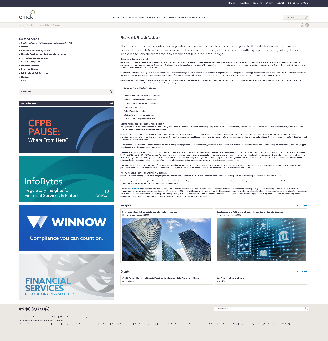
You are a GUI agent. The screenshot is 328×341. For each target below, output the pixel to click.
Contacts (26, 92)
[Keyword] (306, 308)
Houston (86, 324)
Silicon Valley (232, 324)
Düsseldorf (76, 324)
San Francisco (199, 324)
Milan (122, 324)
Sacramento (186, 324)
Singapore (244, 324)
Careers (269, 3)
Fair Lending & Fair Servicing (34, 73)
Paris (161, 324)
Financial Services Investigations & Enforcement (44, 54)
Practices (244, 3)
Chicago (66, 324)
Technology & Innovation (123, 18)
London (94, 324)
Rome (177, 324)
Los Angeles (104, 324)
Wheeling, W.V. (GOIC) (281, 324)
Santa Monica (211, 324)
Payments (25, 81)
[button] (302, 26)
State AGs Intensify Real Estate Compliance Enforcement (149, 212)
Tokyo (252, 324)
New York (138, 324)
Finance (172, 18)
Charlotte (56, 324)
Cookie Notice (52, 317)
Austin (22, 324)
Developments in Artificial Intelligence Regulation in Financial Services (250, 212)
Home (21, 25)
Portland (169, 324)
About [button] (280, 3)
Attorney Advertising (68, 317)
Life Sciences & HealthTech (191, 18)
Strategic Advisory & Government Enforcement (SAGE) (47, 43)
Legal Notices (25, 317)
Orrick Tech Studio (298, 3)
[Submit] (306, 17)
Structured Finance (30, 66)
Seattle (222, 324)
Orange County (150, 324)
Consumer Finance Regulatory (35, 51)
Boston (38, 324)
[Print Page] (307, 26)
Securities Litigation (30, 62)
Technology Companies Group (35, 58)
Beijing (30, 324)
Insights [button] (257, 3)
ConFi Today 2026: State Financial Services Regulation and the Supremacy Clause (160, 278)
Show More (298, 205)
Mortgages (26, 77)
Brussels (47, 324)
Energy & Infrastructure (152, 18)
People (231, 3)
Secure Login (83, 317)
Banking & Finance (29, 69)
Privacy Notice (38, 317)
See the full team (28, 103)
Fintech (24, 47)
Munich (129, 324)
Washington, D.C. (264, 324)
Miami (114, 324)
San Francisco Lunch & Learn (230, 278)
